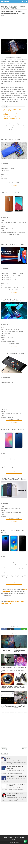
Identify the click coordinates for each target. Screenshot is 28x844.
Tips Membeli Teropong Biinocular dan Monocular (19, 687)
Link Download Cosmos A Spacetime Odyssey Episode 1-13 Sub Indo (7, 687)
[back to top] (25, 841)
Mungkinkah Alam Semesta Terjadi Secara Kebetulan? (12, 114)
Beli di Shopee (14, 185)
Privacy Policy (16, 837)
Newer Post (4, 748)
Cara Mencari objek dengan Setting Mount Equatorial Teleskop (12, 110)
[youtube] (22, 1)
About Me (5, 837)
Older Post (24, 748)
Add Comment (9, 17)
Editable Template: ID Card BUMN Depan (16, 776)
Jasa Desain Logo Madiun (22, 803)
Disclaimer (22, 837)
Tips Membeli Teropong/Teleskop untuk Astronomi (19, 650)
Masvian (17, 842)
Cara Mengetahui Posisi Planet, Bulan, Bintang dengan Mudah (7, 706)
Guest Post (14, 839)
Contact (10, 837)
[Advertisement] (14, 29)
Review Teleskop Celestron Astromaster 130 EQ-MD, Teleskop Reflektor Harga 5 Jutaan (7, 669)
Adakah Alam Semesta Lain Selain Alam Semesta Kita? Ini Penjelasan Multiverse (11, 117)
